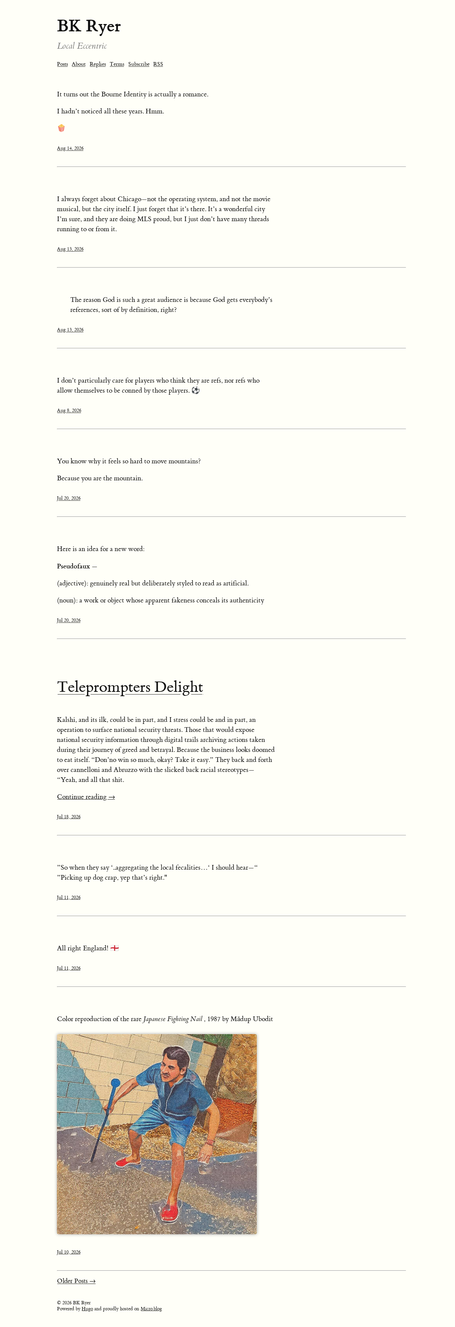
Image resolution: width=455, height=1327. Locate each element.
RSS (158, 64)
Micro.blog (151, 1309)
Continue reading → (86, 797)
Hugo (87, 1309)
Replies (98, 64)
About (79, 64)
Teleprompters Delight (130, 687)
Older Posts (76, 1281)
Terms (117, 64)
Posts (62, 64)
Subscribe (139, 64)
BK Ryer (89, 26)
